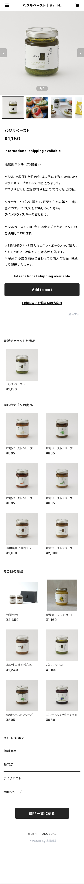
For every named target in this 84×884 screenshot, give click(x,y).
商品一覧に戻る (42, 813)
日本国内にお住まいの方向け (42, 303)
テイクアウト (13, 778)
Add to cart (42, 289)
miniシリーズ (13, 792)
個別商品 (10, 751)
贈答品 (8, 764)
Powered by (37, 841)
